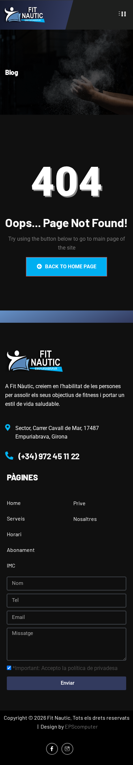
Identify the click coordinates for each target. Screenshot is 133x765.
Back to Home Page (70, 267)
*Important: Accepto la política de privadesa (65, 668)
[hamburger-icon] (123, 13)
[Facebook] (52, 749)
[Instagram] (67, 749)
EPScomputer (81, 726)
